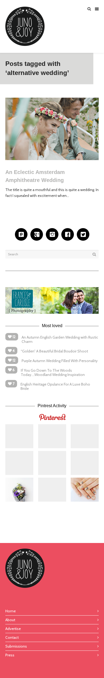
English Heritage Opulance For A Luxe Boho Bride (55, 386)
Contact (12, 637)
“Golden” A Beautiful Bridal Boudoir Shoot (54, 351)
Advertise (13, 628)
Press (9, 655)
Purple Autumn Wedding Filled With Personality (60, 360)
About (10, 619)
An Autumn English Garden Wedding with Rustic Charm (60, 339)
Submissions (16, 646)
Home (10, 611)
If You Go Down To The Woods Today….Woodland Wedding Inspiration (53, 372)
